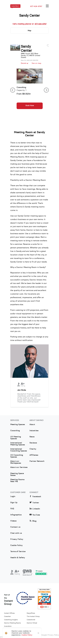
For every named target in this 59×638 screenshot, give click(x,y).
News (32, 437)
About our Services (18, 467)
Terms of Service (18, 551)
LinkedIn (36, 509)
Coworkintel (31, 620)
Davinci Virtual (32, 623)
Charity (33, 449)
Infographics (16, 515)
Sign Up (13, 502)
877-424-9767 (36, 6)
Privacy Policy (16, 539)
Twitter (35, 502)
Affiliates (34, 455)
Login (12, 496)
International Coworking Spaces (18, 450)
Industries (34, 431)
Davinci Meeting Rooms (12, 623)
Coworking (15, 431)
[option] (29, 90)
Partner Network (37, 461)
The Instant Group (33, 616)
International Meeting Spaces (17, 444)
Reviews (33, 443)
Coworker (7, 616)
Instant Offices (9, 613)
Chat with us (16, 533)
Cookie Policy (16, 545)
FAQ (12, 509)
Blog (34, 521)
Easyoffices (31, 613)
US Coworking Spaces (16, 456)
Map (29, 31)
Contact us (15, 527)
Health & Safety (17, 558)
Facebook (36, 496)
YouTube (36, 515)
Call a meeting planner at (30, 24)
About (32, 424)
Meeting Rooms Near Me (17, 480)
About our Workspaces (15, 462)
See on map (36, 63)
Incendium (8, 626)
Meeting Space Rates (17, 474)
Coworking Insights (11, 620)
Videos (13, 521)
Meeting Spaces (17, 424)
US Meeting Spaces (15, 438)
